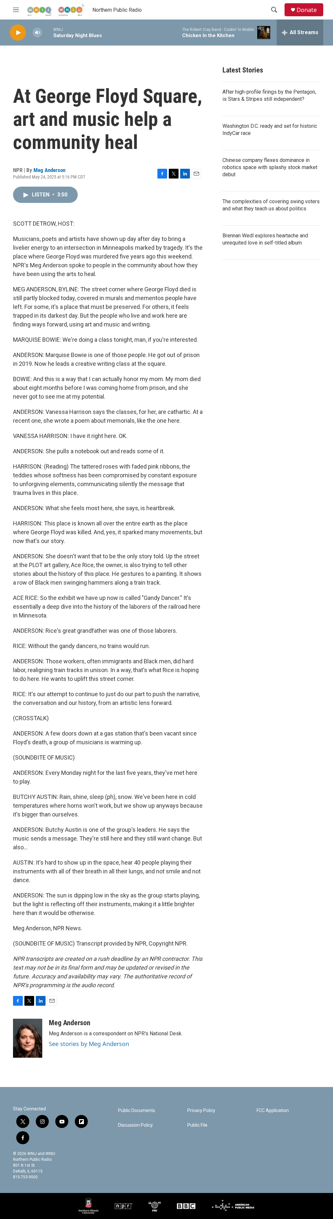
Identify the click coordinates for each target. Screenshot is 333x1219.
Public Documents (136, 1110)
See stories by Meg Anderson (89, 1044)
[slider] (48, 32)
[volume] (37, 32)
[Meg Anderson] (27, 1038)
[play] (18, 32)
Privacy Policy (201, 1110)
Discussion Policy (135, 1125)
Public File (197, 1125)
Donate (307, 10)
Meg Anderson (49, 170)
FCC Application (273, 1110)
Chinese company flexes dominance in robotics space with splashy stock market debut (269, 167)
